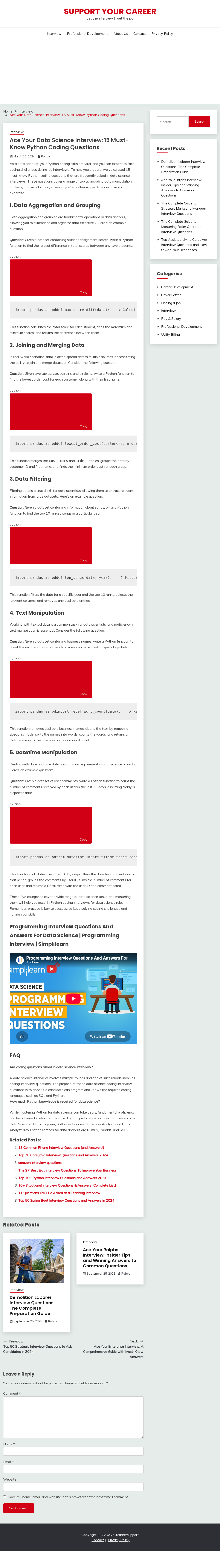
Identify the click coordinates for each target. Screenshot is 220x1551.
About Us (120, 33)
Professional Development (87, 33)
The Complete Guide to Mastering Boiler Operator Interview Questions (181, 226)
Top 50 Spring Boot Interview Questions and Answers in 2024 (66, 1200)
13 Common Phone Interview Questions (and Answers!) (61, 1147)
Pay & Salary (171, 318)
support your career (110, 11)
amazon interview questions (40, 1162)
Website (9, 1479)
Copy (83, 292)
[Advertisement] (110, 71)
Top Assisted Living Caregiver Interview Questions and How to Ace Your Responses (184, 244)
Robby (45, 156)
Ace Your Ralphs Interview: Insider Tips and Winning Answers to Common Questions (109, 1258)
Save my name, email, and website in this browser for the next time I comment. (68, 1497)
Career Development (177, 287)
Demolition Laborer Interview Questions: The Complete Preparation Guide (32, 1305)
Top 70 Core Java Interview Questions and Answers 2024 (63, 1155)
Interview (54, 33)
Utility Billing (170, 334)
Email (8, 1462)
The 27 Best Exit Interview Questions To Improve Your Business (67, 1170)
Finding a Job (171, 303)
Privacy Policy (162, 33)
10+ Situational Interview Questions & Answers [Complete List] (67, 1185)
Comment (12, 1393)
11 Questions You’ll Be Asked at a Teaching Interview (59, 1193)
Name (9, 1444)
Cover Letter (171, 295)
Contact (139, 33)
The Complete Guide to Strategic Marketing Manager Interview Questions (183, 208)
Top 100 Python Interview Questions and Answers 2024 (62, 1178)
